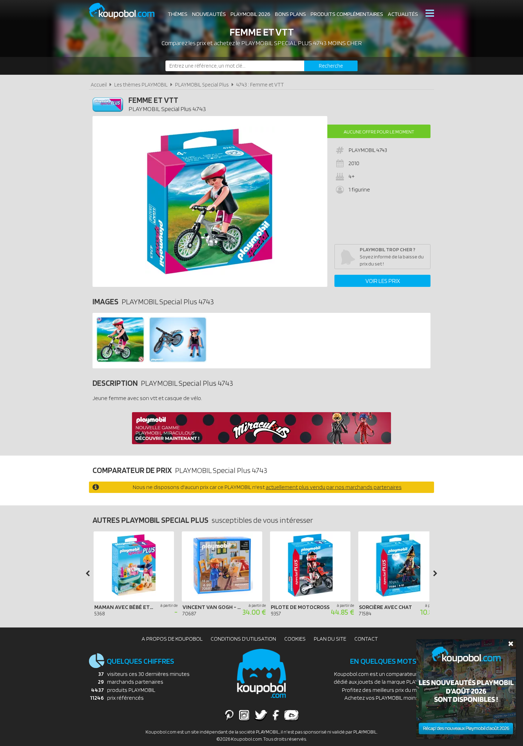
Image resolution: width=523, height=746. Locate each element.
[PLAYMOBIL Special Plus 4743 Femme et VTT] (120, 360)
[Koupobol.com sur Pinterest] (229, 715)
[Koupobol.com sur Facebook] (276, 715)
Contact (366, 638)
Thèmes (177, 14)
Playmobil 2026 (250, 14)
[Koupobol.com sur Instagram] (244, 715)
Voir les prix (382, 280)
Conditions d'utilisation (243, 638)
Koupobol (126, 11)
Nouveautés (209, 14)
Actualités (403, 14)
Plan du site (330, 638)
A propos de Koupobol (172, 638)
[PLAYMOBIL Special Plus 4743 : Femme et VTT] (210, 201)
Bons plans (290, 14)
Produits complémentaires (347, 14)
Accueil (99, 84)
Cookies (295, 638)
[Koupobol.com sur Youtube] (291, 715)
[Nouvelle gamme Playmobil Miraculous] (261, 442)
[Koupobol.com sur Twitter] (261, 715)
